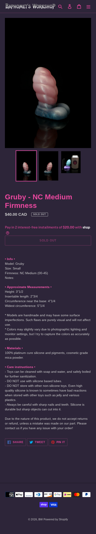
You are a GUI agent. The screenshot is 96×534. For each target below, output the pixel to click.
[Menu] (88, 6)
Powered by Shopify (56, 519)
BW (40, 519)
